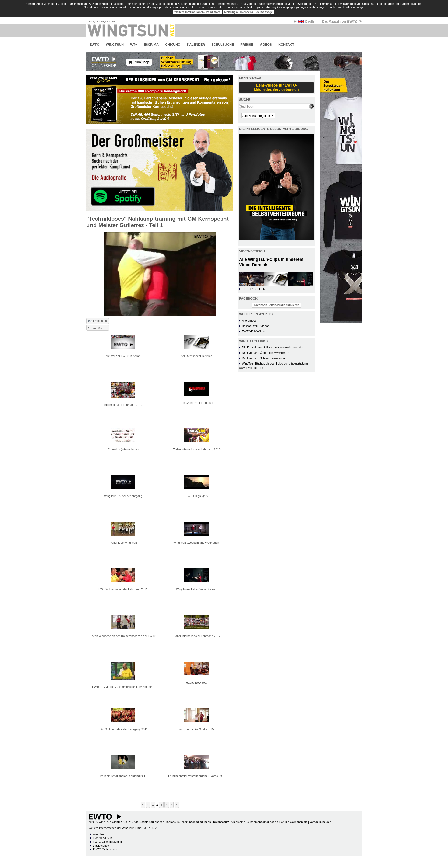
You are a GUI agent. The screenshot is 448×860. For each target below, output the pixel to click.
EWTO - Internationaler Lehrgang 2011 (123, 729)
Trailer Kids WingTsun (123, 542)
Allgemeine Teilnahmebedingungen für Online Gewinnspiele (269, 822)
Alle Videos (249, 320)
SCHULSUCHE (222, 44)
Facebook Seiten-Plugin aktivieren (276, 305)
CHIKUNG (172, 44)
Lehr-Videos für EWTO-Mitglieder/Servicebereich (276, 87)
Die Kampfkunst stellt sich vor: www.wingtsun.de (272, 347)
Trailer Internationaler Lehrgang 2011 (123, 776)
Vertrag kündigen (320, 822)
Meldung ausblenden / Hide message (248, 12)
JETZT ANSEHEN (254, 289)
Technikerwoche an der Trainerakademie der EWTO (123, 636)
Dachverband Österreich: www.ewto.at (266, 353)
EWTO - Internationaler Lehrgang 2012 (123, 589)
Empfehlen (100, 321)
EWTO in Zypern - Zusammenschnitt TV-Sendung (123, 687)
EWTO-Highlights (197, 496)
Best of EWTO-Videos (255, 326)
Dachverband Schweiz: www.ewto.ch (265, 358)
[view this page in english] (307, 22)
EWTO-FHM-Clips (253, 331)
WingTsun (99, 834)
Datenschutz (221, 822)
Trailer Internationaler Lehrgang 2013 (196, 449)
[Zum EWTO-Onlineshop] (224, 61)
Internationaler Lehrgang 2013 (123, 405)
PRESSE (246, 44)
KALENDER (196, 44)
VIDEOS (266, 44)
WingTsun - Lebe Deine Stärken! (196, 589)
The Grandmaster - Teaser (196, 402)
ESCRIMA (151, 44)
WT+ (133, 44)
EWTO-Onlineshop (105, 849)
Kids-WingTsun (102, 838)
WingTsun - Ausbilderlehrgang (123, 496)
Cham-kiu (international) (123, 449)
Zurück (97, 327)
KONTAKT (286, 44)
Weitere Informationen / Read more (197, 12)
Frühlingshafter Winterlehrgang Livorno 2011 (196, 776)
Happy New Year (196, 682)
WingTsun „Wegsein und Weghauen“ (196, 542)
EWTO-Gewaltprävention (108, 841)
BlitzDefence (101, 845)
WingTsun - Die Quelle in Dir (197, 729)
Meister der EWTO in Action (123, 356)
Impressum (173, 822)
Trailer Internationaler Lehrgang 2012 (196, 636)
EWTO (94, 44)
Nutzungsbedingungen (196, 822)
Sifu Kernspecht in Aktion (196, 356)
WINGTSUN (115, 44)
